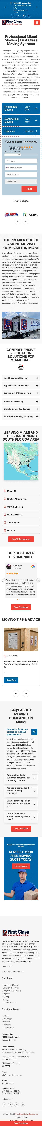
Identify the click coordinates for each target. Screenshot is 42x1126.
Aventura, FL (13, 523)
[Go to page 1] (19, 599)
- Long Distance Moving (11, 991)
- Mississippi (7, 1019)
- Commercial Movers (10, 988)
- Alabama (6, 1022)
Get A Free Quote (21, 829)
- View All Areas (8, 1028)
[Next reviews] (38, 580)
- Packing (5, 997)
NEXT (29, 189)
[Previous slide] (17, 221)
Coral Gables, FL (15, 507)
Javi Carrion (17, 565)
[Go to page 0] (17, 599)
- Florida (5, 1016)
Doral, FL (11, 530)
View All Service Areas (21, 539)
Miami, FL (12, 491)
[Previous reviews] (4, 580)
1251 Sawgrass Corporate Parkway (16, 1056)
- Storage (5, 1000)
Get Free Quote (21, 866)
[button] (5, 7)
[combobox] (7, 167)
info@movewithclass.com (12, 1075)
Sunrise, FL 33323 (9, 1059)
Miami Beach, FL (15, 515)
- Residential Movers (10, 985)
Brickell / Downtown (16, 499)
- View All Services (9, 1003)
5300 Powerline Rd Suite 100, (14, 1050)
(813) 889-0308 (8, 1083)
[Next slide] (25, 221)
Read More (11, 680)
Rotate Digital (28, 1120)
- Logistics (6, 994)
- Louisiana (6, 1025)
